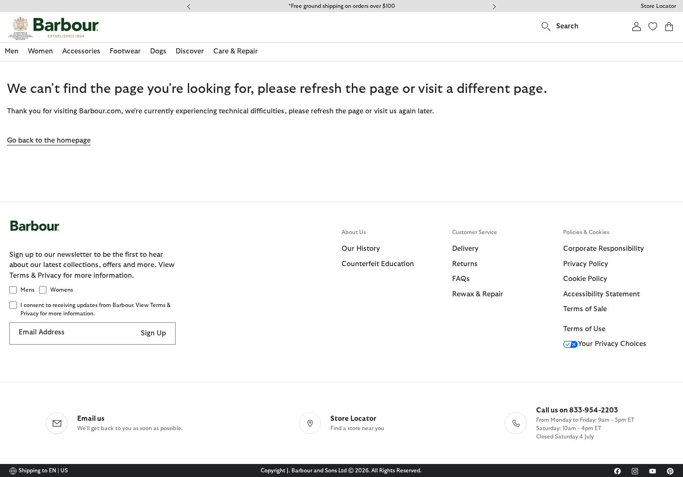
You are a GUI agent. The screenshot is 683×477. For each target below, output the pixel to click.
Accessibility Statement (601, 294)
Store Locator (658, 6)
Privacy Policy (585, 264)
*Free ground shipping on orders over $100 (342, 6)
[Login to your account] (636, 26)
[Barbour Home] (53, 28)
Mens (27, 290)
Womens (61, 290)
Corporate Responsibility (603, 248)
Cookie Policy (585, 278)
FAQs (461, 278)
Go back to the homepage (49, 140)
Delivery (465, 248)
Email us (91, 418)
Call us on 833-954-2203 (577, 410)
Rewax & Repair (477, 294)
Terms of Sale (585, 309)
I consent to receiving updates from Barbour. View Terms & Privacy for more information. (95, 309)
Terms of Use (584, 329)
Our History (361, 248)
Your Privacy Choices (612, 343)
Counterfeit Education (378, 264)
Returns (465, 264)
